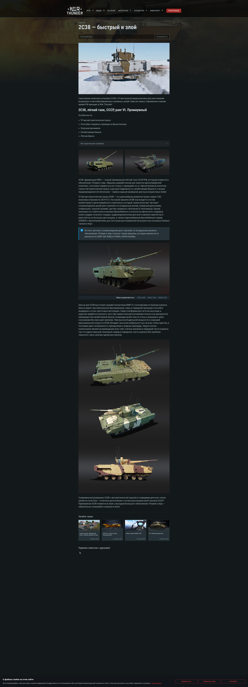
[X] (80, 553)
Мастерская (123, 11)
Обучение (111, 11)
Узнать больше (156, 683)
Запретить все (186, 681)
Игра (88, 11)
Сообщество (139, 11)
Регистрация (173, 11)
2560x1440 (151, 298)
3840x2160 (162, 298)
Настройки (233, 681)
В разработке (162, 37)
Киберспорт (155, 11)
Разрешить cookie (209, 681)
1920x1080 (141, 298)
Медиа (99, 11)
